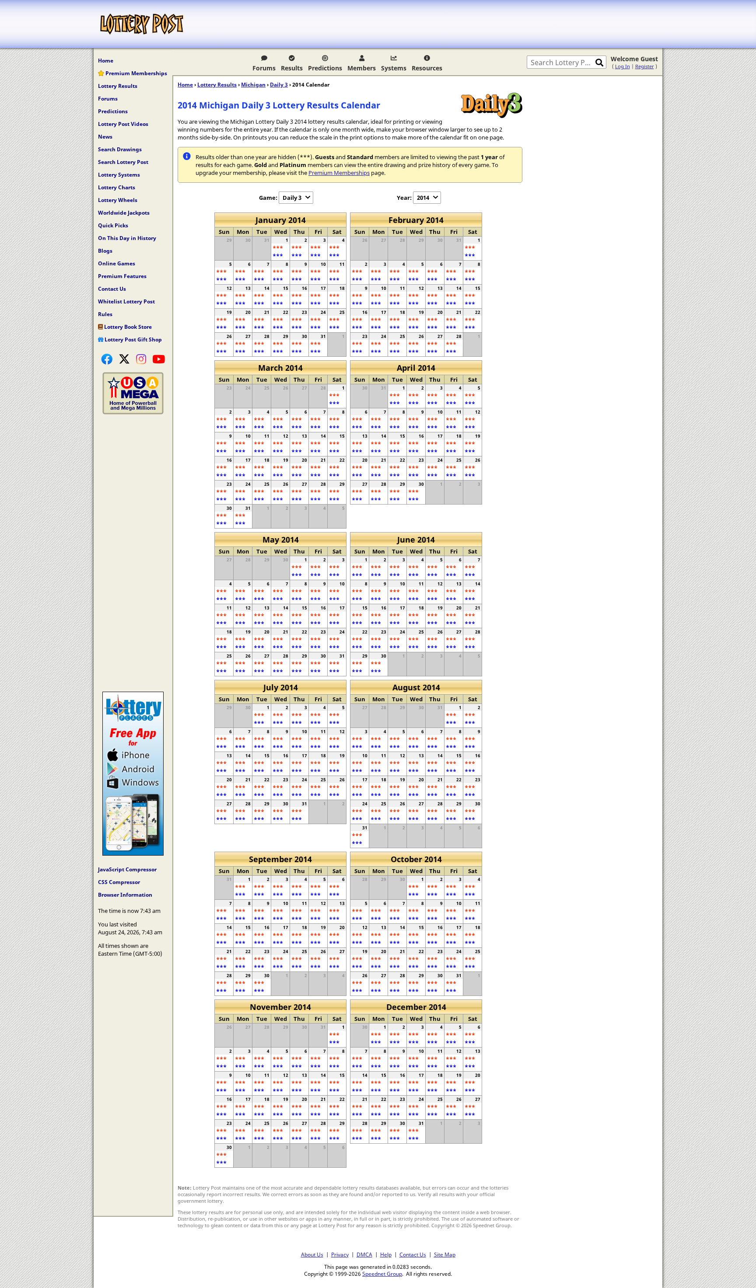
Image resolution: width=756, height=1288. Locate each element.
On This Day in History (127, 238)
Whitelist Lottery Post (126, 301)
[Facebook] (107, 359)
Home (105, 60)
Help (386, 1254)
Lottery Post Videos (123, 124)
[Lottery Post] (142, 24)
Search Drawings (120, 149)
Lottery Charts (116, 187)
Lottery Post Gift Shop (132, 339)
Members (361, 68)
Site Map (444, 1254)
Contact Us (112, 288)
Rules (105, 314)
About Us (312, 1254)
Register (644, 66)
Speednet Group (382, 1273)
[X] (124, 359)
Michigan (253, 84)
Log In (622, 66)
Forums (264, 68)
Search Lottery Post (123, 162)
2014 (423, 198)
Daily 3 (279, 84)
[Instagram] (141, 359)
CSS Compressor (119, 882)
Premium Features (122, 276)
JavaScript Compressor (127, 869)
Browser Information (125, 894)
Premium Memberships (135, 73)
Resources (427, 68)
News (105, 136)
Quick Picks (113, 225)
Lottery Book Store (127, 327)
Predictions (325, 68)
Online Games (116, 263)
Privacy (340, 1254)
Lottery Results (117, 86)
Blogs (105, 250)
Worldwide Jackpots (124, 212)
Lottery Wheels (117, 200)
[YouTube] (158, 359)
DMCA (364, 1254)
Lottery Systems (119, 174)
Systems (393, 68)
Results (292, 68)
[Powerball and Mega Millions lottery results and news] (133, 412)
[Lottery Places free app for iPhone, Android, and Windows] (133, 853)
